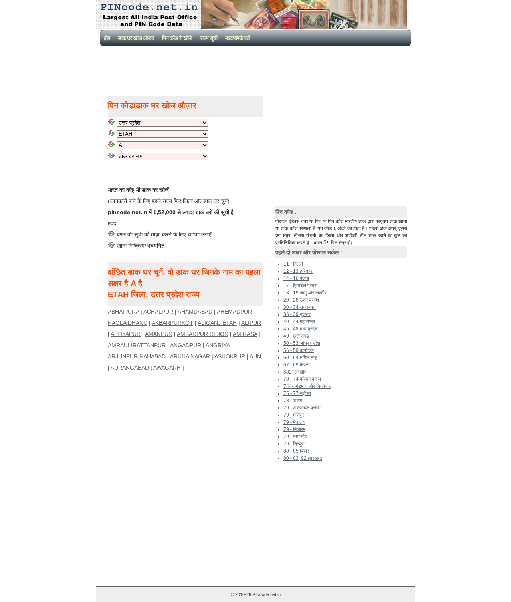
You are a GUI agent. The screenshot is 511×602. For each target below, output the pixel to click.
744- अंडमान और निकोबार (307, 386)
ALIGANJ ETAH (217, 323)
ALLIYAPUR (126, 334)
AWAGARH (167, 367)
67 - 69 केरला (296, 365)
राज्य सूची (208, 38)
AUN (255, 356)
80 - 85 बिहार (296, 451)
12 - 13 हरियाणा (298, 271)
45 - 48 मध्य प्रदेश (300, 329)
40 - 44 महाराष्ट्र (299, 321)
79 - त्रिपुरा (294, 444)
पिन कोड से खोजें (177, 38)
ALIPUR (251, 323)
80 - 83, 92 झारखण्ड (302, 458)
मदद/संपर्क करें (237, 38)
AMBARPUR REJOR (202, 334)
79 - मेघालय (294, 422)
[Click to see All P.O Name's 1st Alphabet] (111, 145)
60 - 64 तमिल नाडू (300, 357)
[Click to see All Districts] (111, 134)
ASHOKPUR (229, 356)
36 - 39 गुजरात (297, 314)
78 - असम (292, 400)
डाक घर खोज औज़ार (136, 38)
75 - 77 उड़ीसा (297, 393)
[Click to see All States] (111, 122)
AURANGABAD (130, 367)
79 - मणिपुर (293, 415)
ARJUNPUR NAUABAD (137, 356)
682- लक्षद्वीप (295, 372)
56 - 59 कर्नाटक (298, 350)
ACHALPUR (158, 311)
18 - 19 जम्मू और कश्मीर (305, 293)
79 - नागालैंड (295, 436)
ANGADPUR (185, 345)
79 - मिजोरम (294, 429)
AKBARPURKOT (172, 323)
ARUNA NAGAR (190, 356)
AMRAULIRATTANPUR (137, 345)
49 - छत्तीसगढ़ (296, 336)
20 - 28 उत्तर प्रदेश (301, 300)
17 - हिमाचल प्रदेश (300, 285)
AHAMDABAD (195, 311)
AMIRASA (245, 334)
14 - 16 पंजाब (296, 278)
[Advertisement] (257, 68)
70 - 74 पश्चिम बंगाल (302, 379)
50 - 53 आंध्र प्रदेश (301, 343)
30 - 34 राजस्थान (299, 307)
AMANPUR (158, 334)
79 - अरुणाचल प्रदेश (302, 408)
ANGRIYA (218, 345)
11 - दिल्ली (293, 264)
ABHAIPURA (123, 311)
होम (107, 38)
